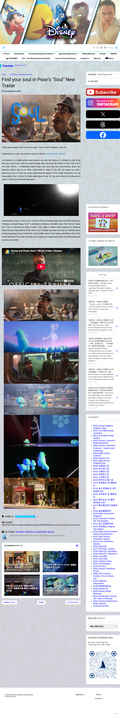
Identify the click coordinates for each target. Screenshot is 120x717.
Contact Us (85, 58)
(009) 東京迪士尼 (101, 468)
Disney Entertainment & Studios (41, 54)
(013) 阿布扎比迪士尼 (103, 480)
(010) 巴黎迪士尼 (101, 471)
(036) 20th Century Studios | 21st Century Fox (103, 576)
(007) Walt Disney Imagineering (101, 461)
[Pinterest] (105, 47)
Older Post (73, 602)
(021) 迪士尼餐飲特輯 (103, 523)
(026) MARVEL (100, 546)
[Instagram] (98, 47)
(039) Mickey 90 (100, 589)
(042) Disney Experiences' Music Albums (105, 602)
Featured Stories (101, 606)
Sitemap (98, 694)
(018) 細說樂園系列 (102, 511)
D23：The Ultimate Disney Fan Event (36, 58)
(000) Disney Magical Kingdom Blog (103, 427)
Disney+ (103, 54)
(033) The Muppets (102, 563)
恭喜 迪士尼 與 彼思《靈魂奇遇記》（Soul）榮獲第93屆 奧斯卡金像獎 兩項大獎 (22, 588)
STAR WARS (12, 58)
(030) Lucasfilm (100, 556)
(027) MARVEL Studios (104, 549)
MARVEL (114, 54)
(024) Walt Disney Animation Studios (101, 537)
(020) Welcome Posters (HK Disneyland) (104, 519)
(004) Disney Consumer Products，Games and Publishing (104, 448)
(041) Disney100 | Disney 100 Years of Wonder (105, 597)
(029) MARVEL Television (105, 554)
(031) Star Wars (100, 559)
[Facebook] (94, 47)
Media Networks (88, 54)
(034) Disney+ (99, 566)
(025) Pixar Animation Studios (21, 74)
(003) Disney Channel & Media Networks (104, 441)
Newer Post (9, 602)
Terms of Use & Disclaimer (65, 58)
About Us (97, 58)
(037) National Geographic (99, 582)
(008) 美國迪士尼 (101, 466)
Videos (111, 58)
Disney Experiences (68, 54)
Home (6, 54)
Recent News (19, 54)
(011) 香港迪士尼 (101, 474)
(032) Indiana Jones (102, 561)
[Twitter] (101, 47)
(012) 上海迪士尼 (101, 477)
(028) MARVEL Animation (105, 551)
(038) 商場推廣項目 (102, 586)
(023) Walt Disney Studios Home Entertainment (105, 532)
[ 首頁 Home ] (80, 694)
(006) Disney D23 (101, 458)
